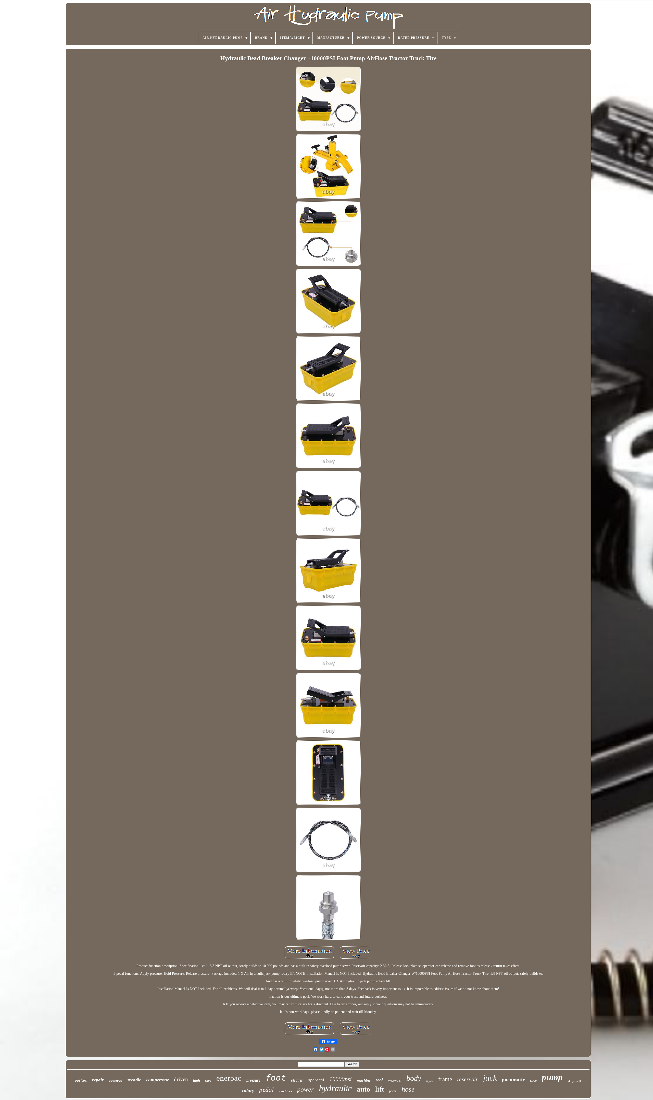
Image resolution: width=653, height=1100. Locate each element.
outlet (81, 1081)
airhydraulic (575, 1081)
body (413, 1078)
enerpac (228, 1077)
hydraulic (335, 1088)
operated (316, 1080)
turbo (533, 1080)
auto (363, 1089)
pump (552, 1077)
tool (379, 1079)
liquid (429, 1081)
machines (285, 1091)
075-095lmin (394, 1081)
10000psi (340, 1079)
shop (208, 1080)
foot (276, 1078)
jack (490, 1077)
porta (392, 1091)
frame (445, 1079)
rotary (248, 1090)
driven (181, 1079)
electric (297, 1080)
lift (379, 1089)
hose (408, 1089)
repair (98, 1079)
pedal (266, 1089)
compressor (157, 1079)
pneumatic (513, 1079)
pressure (253, 1080)
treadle (134, 1080)
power (305, 1089)
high (196, 1080)
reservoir (467, 1079)
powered (115, 1080)
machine (364, 1080)
